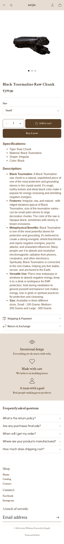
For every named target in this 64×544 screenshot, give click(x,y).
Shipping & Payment (20, 318)
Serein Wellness (26, 528)
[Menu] (4, 5)
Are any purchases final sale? (22, 426)
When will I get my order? (19, 434)
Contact (7, 484)
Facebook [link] (8, 496)
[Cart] (60, 5)
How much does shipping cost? (23, 449)
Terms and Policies (32, 535)
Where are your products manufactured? (29, 441)
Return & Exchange (19, 326)
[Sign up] (57, 517)
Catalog (7, 479)
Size (5, 103)
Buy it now (32, 133)
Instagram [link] (8, 500)
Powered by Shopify (42, 528)
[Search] (11, 5)
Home (6, 474)
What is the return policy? (19, 418)
